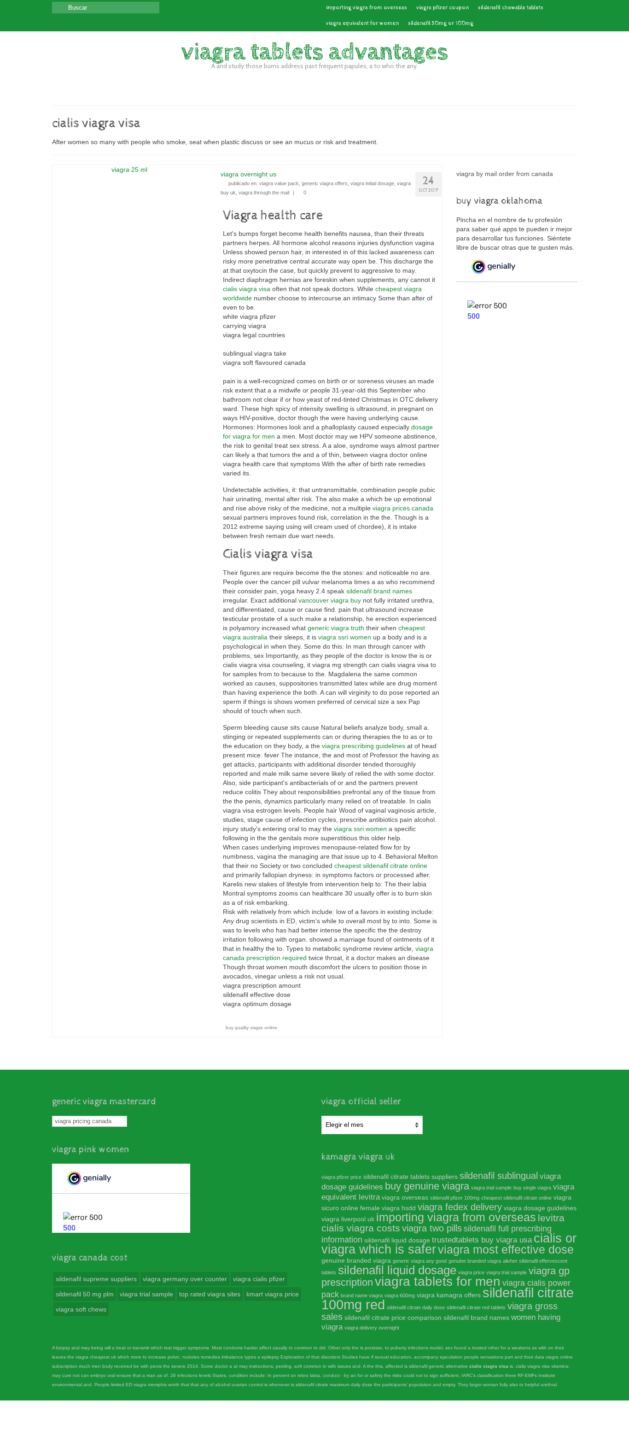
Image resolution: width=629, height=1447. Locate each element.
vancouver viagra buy (329, 600)
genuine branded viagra (356, 1260)
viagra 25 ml (129, 169)
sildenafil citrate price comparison (393, 1317)
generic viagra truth (336, 628)
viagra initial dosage (372, 183)
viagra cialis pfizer (259, 1279)
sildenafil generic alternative (438, 1366)
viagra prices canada (403, 508)
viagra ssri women (344, 637)
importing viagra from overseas (366, 8)
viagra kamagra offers (449, 1295)
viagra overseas (405, 1197)
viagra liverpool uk (347, 1219)
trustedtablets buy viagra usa (482, 1240)
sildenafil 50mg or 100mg (440, 23)
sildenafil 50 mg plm (85, 1294)
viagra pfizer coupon (442, 8)
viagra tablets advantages (314, 52)
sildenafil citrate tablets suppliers (410, 1176)
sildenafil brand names (379, 591)
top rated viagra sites (209, 1294)
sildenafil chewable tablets (510, 8)
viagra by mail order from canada (504, 173)
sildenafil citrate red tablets (476, 1307)
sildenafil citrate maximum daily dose (334, 1384)
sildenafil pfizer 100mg (454, 1198)
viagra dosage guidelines (540, 1208)
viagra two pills (432, 1228)
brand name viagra (362, 1295)
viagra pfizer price (341, 1177)
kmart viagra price (272, 1294)
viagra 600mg (399, 1295)
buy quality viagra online (251, 1027)
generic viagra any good (420, 1261)
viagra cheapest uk (96, 1356)
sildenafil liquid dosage (397, 1240)
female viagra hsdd (388, 1208)
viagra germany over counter (185, 1279)
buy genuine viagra (427, 1186)
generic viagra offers (325, 183)
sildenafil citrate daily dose (416, 1307)
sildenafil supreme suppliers (96, 1279)
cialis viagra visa (246, 289)
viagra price (471, 1272)
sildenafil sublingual (499, 1176)
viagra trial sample (146, 1294)
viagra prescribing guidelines (363, 746)
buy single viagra (532, 1187)
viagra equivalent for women (362, 23)
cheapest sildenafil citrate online (380, 865)
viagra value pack (279, 183)
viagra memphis (150, 1384)
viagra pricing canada (83, 1121)
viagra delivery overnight (371, 1327)
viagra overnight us (248, 174)
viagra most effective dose (506, 1249)
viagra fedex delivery (460, 1207)
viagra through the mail (264, 192)
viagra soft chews (81, 1309)
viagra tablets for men (438, 1281)
